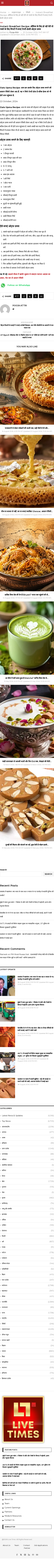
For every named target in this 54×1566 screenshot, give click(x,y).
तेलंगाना (28, 1230)
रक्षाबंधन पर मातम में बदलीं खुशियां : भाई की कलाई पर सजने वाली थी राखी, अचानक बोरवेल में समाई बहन (34, 1080)
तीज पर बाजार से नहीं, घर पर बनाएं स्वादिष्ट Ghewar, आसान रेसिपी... (27, 511)
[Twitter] (21, 1555)
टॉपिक (28, 1220)
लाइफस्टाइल (16, 12)
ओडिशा (28, 1159)
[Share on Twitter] (29, 78)
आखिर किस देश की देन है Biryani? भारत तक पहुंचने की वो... (27, 595)
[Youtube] (33, 1555)
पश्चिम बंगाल (28, 1263)
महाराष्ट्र (28, 1291)
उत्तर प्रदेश (28, 1148)
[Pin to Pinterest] (35, 78)
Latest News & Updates (28, 1115)
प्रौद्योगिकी (28, 1269)
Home (3, 12)
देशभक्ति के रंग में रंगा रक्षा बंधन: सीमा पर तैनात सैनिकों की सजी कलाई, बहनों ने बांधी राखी (35, 1029)
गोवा (28, 1192)
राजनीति (28, 1302)
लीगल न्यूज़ (28, 1334)
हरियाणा (28, 1373)
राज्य (28, 1313)
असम (28, 1137)
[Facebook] (17, 1555)
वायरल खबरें (28, 1340)
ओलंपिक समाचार (28, 1165)
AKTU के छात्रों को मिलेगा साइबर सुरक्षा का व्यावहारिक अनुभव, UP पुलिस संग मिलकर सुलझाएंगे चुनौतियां (35, 1054)
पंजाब (28, 1247)
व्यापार (28, 1351)
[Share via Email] (40, 78)
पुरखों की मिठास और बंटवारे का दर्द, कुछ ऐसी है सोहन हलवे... (27, 845)
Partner (27, 1548)
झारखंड (28, 1214)
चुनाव (28, 1198)
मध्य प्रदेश (28, 1280)
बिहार (28, 1274)
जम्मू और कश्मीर (28, 1209)
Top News (28, 1121)
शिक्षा (28, 1356)
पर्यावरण (28, 1258)
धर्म (28, 1241)
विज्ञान (28, 1345)
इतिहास (28, 1143)
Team (16, 1545)
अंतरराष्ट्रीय (28, 1127)
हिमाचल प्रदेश (28, 1378)
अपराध (28, 1132)
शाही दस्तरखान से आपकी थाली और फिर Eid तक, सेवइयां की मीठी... (27, 761)
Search (3, 870)
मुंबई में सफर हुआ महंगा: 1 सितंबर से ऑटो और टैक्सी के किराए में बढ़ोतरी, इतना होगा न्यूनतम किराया (34, 1003)
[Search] (51, 3)
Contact (26, 1545)
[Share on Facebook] (23, 78)
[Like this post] (18, 78)
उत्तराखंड (28, 1154)
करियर (28, 1170)
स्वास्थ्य (28, 1367)
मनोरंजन (28, 1285)
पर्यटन (28, 1252)
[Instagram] (25, 1555)
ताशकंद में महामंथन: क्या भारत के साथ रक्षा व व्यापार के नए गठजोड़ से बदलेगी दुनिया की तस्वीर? (35, 978)
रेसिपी (28, 12)
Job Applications (41, 1545)
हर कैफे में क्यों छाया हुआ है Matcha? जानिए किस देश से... (27, 678)
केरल (28, 1176)
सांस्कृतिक (28, 1362)
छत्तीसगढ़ (28, 1203)
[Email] (37, 1555)
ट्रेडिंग (28, 1225)
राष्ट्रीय (28, 1318)
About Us (6, 1545)
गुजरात (28, 1187)
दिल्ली (28, 1236)
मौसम (28, 1296)
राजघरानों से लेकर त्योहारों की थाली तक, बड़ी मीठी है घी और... (27, 428)
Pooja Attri (14, 32)
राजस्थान (28, 1307)
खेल (28, 1181)
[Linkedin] (29, 1555)
